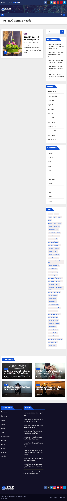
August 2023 (51, 100)
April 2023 (51, 118)
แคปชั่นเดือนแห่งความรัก (54, 314)
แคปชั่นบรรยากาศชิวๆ (54, 254)
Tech (49, 175)
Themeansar (4, 498)
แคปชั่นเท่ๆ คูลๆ (52, 326)
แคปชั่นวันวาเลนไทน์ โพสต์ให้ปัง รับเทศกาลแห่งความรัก (56, 54)
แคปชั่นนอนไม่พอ (52, 251)
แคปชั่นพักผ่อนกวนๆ (53, 257)
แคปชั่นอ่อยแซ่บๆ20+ (53, 304)
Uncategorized (52, 179)
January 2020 (52, 139)
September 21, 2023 (43, 392)
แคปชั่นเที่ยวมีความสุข (54, 323)
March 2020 (51, 135)
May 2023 (51, 113)
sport (54, 217)
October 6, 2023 (42, 376)
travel (59, 217)
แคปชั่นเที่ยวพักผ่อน (53, 320)
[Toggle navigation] (32, 15)
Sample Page (62, 497)
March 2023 (51, 122)
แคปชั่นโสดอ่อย (52, 345)
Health (50, 161)
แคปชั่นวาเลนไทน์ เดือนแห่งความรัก (55, 288)
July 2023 (50, 105)
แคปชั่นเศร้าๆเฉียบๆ (53, 336)
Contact (55, 497)
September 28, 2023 (11, 392)
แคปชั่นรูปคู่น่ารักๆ (53, 272)
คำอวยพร (50, 196)
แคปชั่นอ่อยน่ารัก (52, 301)
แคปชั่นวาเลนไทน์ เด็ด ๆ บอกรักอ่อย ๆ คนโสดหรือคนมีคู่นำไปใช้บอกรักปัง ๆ (33, 452)
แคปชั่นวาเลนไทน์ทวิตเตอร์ (55, 281)
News (49, 166)
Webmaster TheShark (23, 376)
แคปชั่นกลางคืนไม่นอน (54, 226)
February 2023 (52, 126)
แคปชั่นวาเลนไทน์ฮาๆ (53, 284)
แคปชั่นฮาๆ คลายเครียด (54, 308)
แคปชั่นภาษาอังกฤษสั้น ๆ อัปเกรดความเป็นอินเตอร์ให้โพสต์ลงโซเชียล (56, 46)
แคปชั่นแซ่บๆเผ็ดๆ (52, 342)
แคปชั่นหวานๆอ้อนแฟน (54, 292)
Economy (50, 157)
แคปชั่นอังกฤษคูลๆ (52, 295)
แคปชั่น (50, 201)
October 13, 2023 (10, 376)
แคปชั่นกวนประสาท (53, 229)
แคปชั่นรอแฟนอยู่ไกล (53, 265)
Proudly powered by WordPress (8, 496)
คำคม (25, 33)
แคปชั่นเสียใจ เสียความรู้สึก (55, 339)
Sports (49, 170)
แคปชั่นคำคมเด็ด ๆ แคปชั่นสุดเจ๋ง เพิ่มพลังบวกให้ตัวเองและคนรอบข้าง (33, 444)
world (49, 220)
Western (50, 183)
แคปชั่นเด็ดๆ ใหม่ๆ (53, 317)
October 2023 (52, 91)
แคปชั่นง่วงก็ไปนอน (53, 242)
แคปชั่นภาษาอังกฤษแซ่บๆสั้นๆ (54, 261)
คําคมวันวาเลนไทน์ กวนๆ (54, 223)
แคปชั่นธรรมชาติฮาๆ (53, 248)
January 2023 (52, 131)
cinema (57, 214)
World (49, 188)
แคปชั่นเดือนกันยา (52, 311)
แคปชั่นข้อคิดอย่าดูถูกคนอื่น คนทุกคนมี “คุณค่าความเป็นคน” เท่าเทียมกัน (33, 466)
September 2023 (53, 96)
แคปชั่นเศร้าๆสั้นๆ (52, 333)
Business (50, 153)
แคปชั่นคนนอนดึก (52, 239)
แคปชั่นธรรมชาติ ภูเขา (54, 245)
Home (51, 497)
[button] (61, 15)
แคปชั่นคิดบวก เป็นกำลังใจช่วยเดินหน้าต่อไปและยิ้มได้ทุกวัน (56, 68)
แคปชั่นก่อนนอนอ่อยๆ (53, 236)
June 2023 (51, 109)
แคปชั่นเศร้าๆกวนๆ (53, 329)
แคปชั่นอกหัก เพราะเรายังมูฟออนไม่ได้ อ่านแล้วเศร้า (17, 388)
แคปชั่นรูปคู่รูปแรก (53, 275)
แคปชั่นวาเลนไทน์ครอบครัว (55, 278)
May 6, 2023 (28, 42)
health (50, 217)
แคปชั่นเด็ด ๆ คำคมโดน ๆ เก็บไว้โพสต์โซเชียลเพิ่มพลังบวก (56, 76)
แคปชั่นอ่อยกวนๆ (52, 298)
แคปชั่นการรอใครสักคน (54, 232)
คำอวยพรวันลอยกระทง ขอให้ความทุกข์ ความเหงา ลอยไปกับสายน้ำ (32, 39)
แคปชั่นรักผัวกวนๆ (52, 268)
